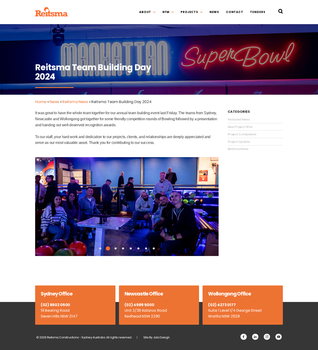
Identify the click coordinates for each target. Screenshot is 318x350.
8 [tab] (154, 248)
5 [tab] (131, 248)
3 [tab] (116, 248)
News (214, 12)
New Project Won (240, 127)
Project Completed (242, 134)
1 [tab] (100, 248)
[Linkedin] (255, 337)
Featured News (239, 119)
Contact (234, 12)
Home (40, 101)
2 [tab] (108, 248)
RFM (165, 12)
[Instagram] (267, 337)
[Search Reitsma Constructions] (280, 12)
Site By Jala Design (156, 337)
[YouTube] (278, 337)
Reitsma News (75, 101)
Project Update (239, 142)
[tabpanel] (127, 206)
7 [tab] (146, 248)
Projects (189, 12)
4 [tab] (123, 248)
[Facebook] (243, 337)
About (145, 12)
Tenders (257, 12)
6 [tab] (138, 248)
